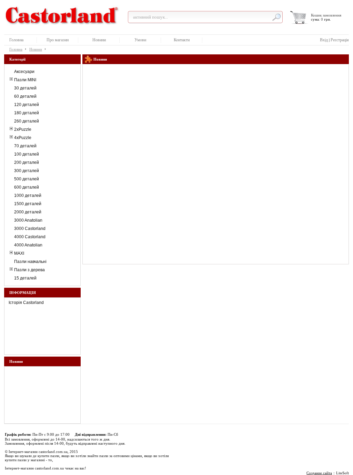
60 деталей (25, 96)
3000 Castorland (30, 228)
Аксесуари (24, 71)
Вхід (324, 40)
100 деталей (26, 154)
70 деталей (25, 146)
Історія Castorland (26, 302)
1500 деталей (27, 203)
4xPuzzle (22, 137)
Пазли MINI (25, 79)
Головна (16, 40)
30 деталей (25, 88)
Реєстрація (340, 40)
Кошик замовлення (326, 15)
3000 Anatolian (28, 220)
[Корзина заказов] (299, 17)
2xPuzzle (22, 129)
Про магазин (58, 40)
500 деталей (26, 179)
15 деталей (25, 278)
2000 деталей (27, 212)
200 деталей (26, 162)
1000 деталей (27, 195)
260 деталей (26, 121)
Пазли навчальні (30, 261)
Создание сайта (319, 473)
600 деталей (26, 187)
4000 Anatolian (28, 245)
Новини (99, 40)
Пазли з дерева (29, 269)
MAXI (19, 253)
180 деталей (26, 112)
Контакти (182, 40)
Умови (140, 40)
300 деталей (26, 170)
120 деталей (26, 104)
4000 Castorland (30, 236)
